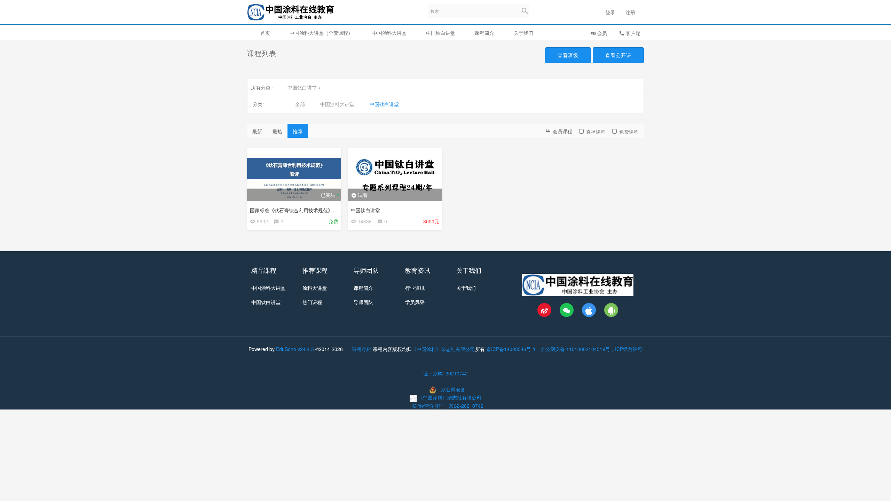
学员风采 (415, 302)
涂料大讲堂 (314, 287)
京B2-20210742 (466, 405)
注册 (630, 12)
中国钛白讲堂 (440, 32)
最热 (277, 131)
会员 (601, 33)
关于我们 (523, 32)
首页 (265, 32)
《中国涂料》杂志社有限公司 (443, 348)
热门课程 (312, 302)
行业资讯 (415, 287)
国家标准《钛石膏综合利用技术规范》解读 (296, 210)
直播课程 (596, 131)
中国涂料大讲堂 (389, 32)
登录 (610, 12)
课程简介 (484, 32)
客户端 (632, 33)
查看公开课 (618, 54)
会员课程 (561, 131)
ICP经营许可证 (427, 405)
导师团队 (363, 302)
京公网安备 (453, 389)
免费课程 (629, 131)
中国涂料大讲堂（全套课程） (321, 32)
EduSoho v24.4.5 (295, 348)
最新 (257, 131)
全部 (300, 104)
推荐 (297, 131)
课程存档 (361, 348)
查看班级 (568, 54)
